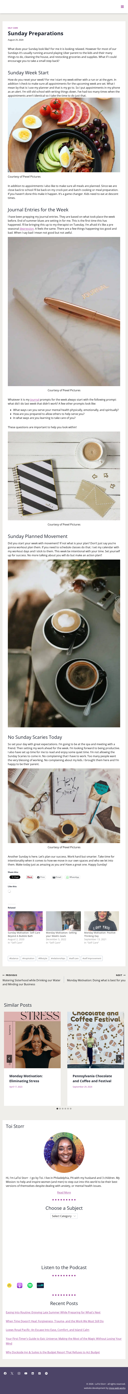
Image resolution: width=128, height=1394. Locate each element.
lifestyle (42, 958)
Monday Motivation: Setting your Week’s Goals (61, 934)
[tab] (57, 1108)
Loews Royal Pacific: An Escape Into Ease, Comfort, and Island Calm (47, 1330)
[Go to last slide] (9, 1059)
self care (73, 958)
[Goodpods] (11, 1285)
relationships (58, 958)
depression (27, 228)
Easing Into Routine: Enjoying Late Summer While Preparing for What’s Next (53, 1312)
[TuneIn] (42, 1285)
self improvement (91, 958)
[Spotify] (31, 1285)
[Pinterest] (39, 1373)
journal (34, 399)
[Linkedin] (32, 1373)
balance (13, 958)
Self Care (13, 28)
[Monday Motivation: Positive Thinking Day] (101, 921)
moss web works (117, 1388)
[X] (12, 1373)
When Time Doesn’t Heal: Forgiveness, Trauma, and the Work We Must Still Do (55, 1321)
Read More (64, 1192)
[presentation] (32, 1040)
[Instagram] (19, 1373)
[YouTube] (25, 1373)
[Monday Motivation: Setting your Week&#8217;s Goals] (63, 921)
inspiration (28, 958)
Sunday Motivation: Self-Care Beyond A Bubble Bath (24, 934)
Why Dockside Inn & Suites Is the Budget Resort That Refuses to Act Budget (53, 1352)
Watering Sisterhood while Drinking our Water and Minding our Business (31, 980)
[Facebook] (5, 1373)
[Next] (118, 1059)
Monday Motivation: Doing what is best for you (96, 978)
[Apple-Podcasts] (21, 1285)
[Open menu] (122, 6)
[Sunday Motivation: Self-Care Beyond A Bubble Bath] (25, 921)
